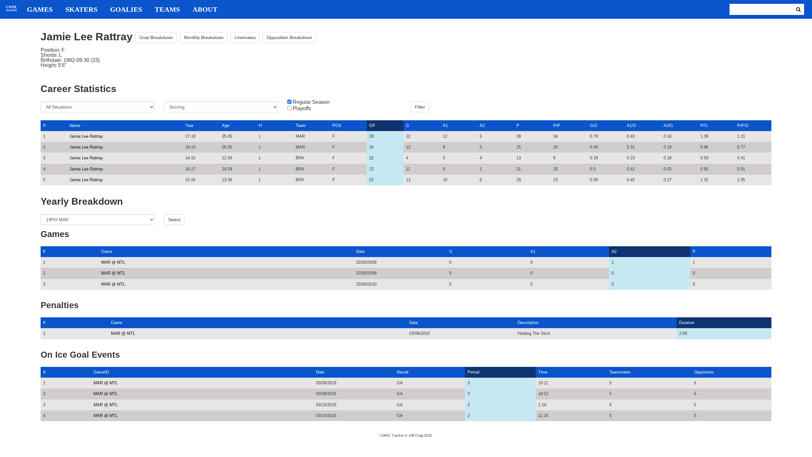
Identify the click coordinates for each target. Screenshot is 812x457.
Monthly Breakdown (204, 37)
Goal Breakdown (156, 37)
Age (225, 125)
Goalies (126, 9)
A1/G (631, 125)
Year (189, 125)
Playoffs (302, 108)
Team (301, 125)
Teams (167, 9)
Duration (686, 322)
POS (336, 125)
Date (360, 251)
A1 (445, 125)
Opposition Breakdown (289, 37)
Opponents (704, 372)
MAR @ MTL (113, 262)
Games (40, 9)
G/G (594, 125)
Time (542, 372)
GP (372, 125)
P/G (704, 125)
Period (473, 372)
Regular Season (311, 102)
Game (106, 251)
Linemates (245, 37)
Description (528, 322)
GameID (101, 372)
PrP (556, 125)
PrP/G (743, 125)
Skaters (81, 9)
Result (403, 372)
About (205, 9)
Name (74, 125)
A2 (482, 125)
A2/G (668, 125)
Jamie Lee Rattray (86, 136)
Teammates (620, 372)
